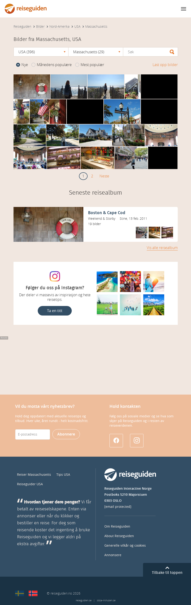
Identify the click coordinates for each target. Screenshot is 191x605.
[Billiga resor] (19, 593)
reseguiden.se (84, 600)
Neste (104, 176)
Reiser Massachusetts (34, 475)
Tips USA (63, 475)
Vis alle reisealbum (162, 248)
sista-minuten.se (106, 600)
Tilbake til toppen (167, 573)
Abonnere (66, 434)
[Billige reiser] (33, 593)
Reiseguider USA (30, 484)
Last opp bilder (165, 65)
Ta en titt (54, 311)
